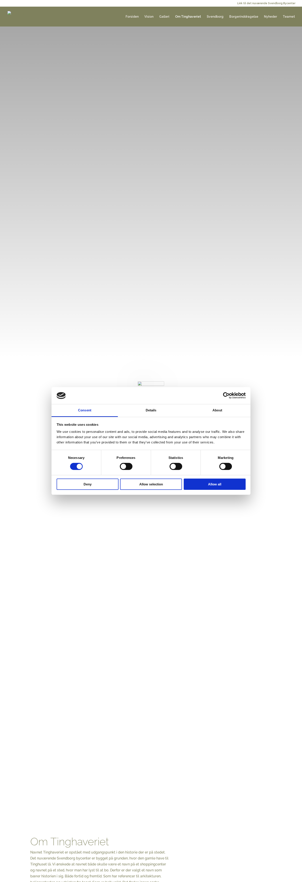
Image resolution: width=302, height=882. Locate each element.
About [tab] (217, 410)
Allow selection (151, 484)
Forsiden (132, 16)
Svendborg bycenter (74, 858)
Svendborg (215, 16)
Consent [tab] (84, 410)
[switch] (126, 466)
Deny (88, 484)
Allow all (214, 484)
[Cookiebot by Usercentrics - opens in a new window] (226, 395)
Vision (148, 16)
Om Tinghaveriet (188, 16)
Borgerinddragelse (243, 16)
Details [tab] (151, 410)
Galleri (164, 16)
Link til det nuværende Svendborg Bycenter (266, 3)
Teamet (289, 16)
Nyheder (270, 16)
